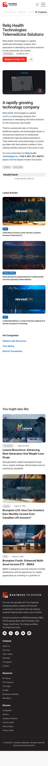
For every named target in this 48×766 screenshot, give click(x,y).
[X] (11, 633)
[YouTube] (23, 633)
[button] (31, 59)
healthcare (7, 116)
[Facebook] (5, 633)
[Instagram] (17, 633)
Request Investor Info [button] (15, 59)
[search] (37, 4)
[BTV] (10, 4)
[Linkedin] (29, 633)
